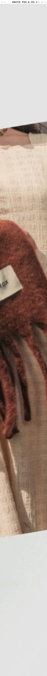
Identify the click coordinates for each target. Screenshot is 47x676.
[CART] (45, 2)
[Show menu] (2, 2)
